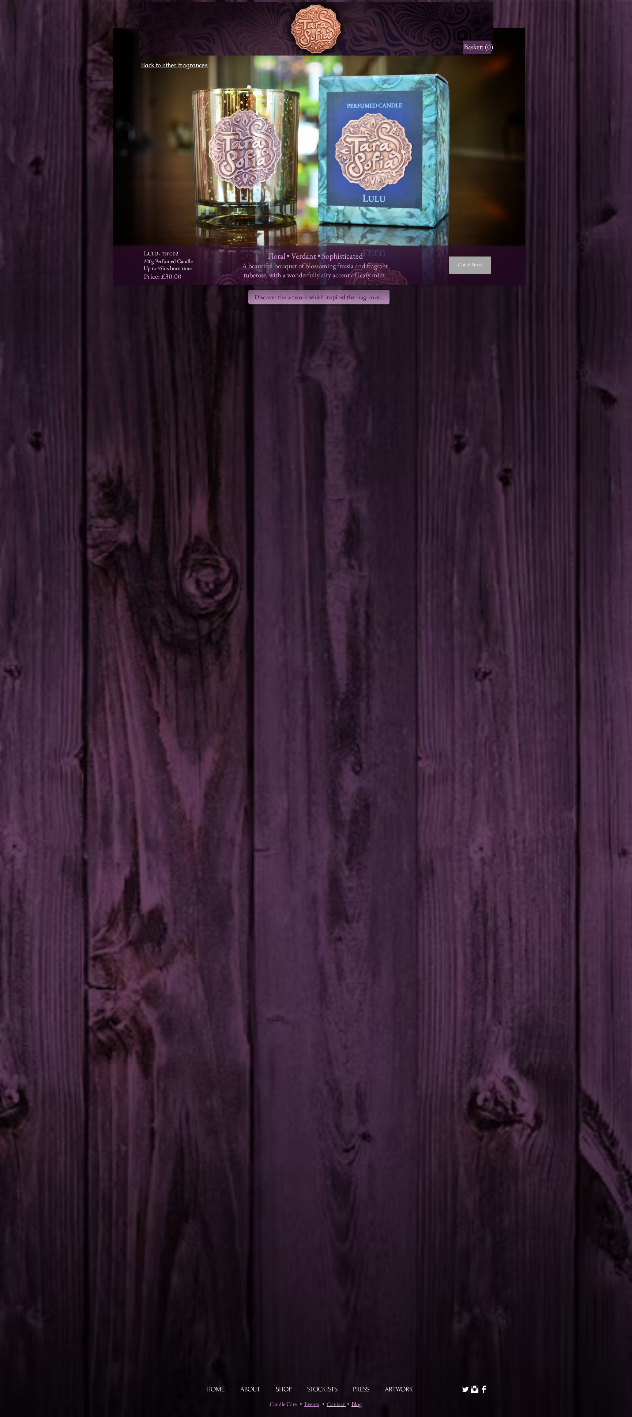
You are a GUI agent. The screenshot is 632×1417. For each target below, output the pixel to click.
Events (311, 1404)
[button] (319, 156)
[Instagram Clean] (474, 1389)
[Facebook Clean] (484, 1389)
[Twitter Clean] (465, 1389)
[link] (477, 47)
